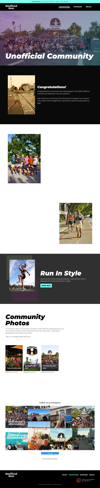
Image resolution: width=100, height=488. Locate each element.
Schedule (78, 7)
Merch (88, 7)
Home (64, 475)
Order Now (46, 286)
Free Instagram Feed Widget (50, 458)
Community (64, 7)
